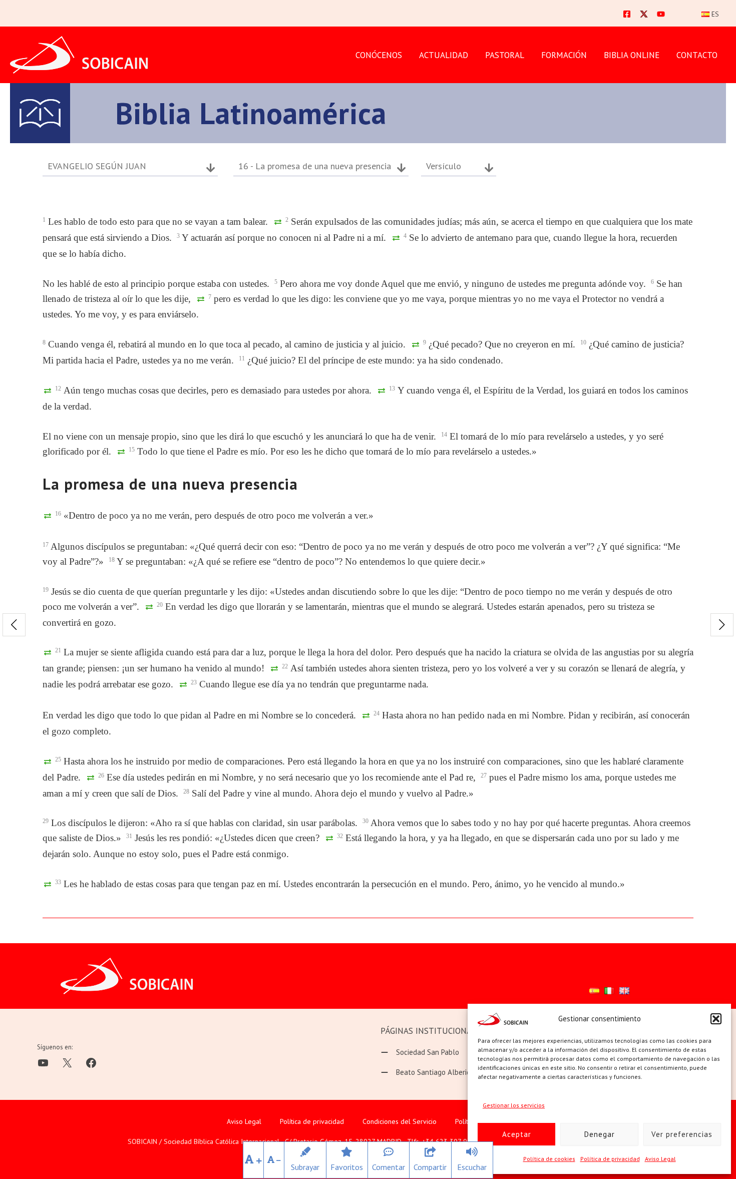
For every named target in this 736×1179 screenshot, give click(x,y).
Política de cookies (549, 1158)
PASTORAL (504, 55)
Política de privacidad (610, 1158)
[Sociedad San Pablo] (420, 1052)
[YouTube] (661, 14)
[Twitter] (644, 14)
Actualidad (443, 55)
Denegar (599, 1134)
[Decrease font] (274, 1159)
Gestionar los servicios (514, 1105)
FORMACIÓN (564, 55)
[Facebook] (627, 14)
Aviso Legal (660, 1158)
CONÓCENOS (378, 55)
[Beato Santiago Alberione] (430, 1072)
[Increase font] (253, 1159)
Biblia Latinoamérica (251, 113)
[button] (716, 1019)
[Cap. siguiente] (721, 624)
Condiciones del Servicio (399, 1121)
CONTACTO (696, 55)
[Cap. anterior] (14, 624)
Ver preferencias (681, 1134)
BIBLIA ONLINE (631, 55)
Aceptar (516, 1134)
